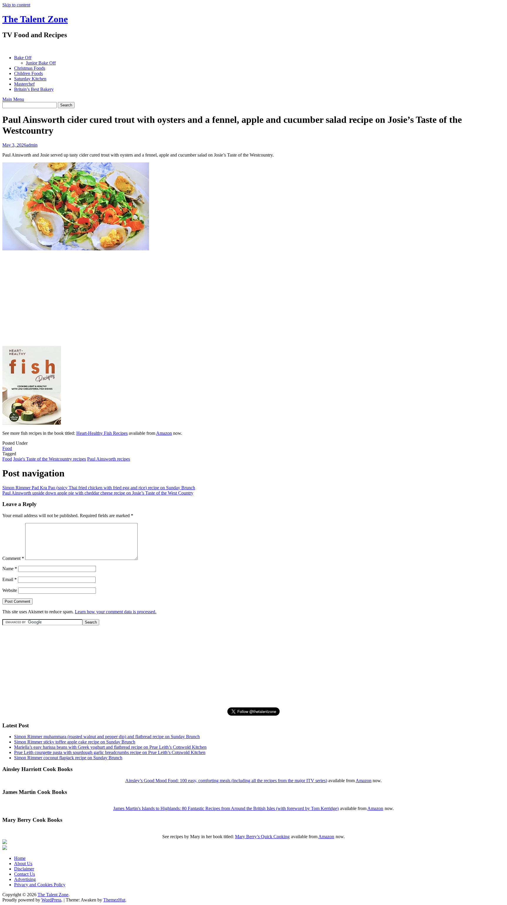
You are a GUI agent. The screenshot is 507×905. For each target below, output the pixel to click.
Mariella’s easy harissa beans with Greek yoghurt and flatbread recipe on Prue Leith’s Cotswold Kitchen (110, 747)
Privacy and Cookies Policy (39, 884)
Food (7, 448)
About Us (23, 863)
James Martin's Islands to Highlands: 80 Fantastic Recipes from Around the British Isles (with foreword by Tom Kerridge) (226, 808)
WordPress (51, 899)
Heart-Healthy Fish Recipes (102, 433)
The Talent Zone (35, 19)
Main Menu (13, 99)
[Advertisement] (109, 47)
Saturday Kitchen (30, 78)
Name (9, 568)
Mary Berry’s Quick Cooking (262, 836)
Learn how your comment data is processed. (115, 611)
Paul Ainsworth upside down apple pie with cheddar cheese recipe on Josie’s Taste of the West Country (97, 492)
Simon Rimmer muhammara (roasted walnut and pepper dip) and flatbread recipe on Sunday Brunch (107, 736)
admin (32, 144)
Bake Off (22, 57)
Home (20, 858)
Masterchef (24, 83)
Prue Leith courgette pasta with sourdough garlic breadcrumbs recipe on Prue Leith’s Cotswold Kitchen (109, 752)
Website (9, 590)
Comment (13, 558)
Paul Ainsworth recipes (108, 458)
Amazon (164, 433)
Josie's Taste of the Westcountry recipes (49, 458)
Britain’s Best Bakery (34, 89)
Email (9, 579)
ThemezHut (114, 899)
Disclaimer (24, 868)
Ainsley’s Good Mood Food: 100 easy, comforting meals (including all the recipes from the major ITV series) (226, 780)
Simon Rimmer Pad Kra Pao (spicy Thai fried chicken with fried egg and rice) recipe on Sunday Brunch (98, 487)
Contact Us (24, 874)
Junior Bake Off (41, 62)
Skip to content (16, 4)
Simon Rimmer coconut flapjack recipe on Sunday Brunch (68, 757)
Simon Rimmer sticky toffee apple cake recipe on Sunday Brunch (74, 741)
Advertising (25, 879)
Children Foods (28, 73)
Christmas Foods (29, 68)
